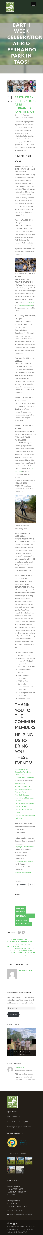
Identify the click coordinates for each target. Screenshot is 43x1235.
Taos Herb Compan (22, 795)
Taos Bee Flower (21, 792)
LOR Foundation (20, 775)
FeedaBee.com (20, 783)
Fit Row (30, 117)
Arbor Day (20, 908)
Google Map (11, 1195)
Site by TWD (22, 1232)
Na (16, 769)
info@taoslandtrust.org (25, 305)
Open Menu (33, 4)
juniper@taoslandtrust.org (24, 847)
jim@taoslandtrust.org (23, 872)
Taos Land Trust (25, 970)
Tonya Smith (19, 1067)
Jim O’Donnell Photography (24, 804)
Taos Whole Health (21, 806)
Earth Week (20, 911)
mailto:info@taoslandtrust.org (21, 1214)
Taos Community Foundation (25, 815)
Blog (25, 117)
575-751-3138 (29, 302)
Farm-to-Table (21, 920)
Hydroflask (19, 818)
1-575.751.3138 (16, 1210)
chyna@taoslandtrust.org (24, 861)
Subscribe (13, 1014)
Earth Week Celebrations (21, 916)
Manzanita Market (23, 923)
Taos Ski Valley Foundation (24, 778)
